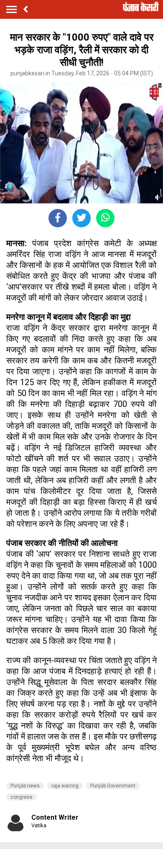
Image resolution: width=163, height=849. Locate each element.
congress (21, 797)
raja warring (65, 786)
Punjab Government (112, 786)
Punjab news (25, 786)
